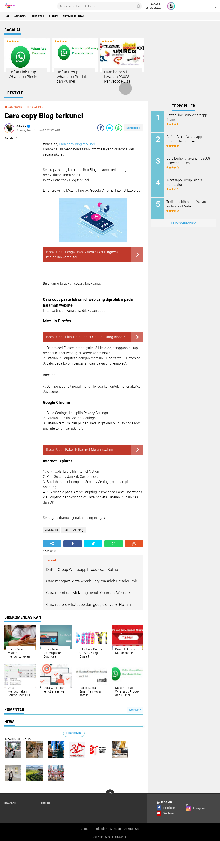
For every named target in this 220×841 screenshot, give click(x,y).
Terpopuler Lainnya (183, 222)
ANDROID (20, 16)
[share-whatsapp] (118, 127)
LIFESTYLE (37, 16)
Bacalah (10, 803)
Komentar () (133, 127)
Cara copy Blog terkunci (77, 144)
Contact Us (131, 828)
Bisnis (53, 16)
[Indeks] (171, 6)
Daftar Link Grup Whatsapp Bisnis (23, 74)
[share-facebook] (100, 127)
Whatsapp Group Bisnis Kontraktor (184, 182)
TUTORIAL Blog (34, 107)
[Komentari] (134, 543)
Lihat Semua (73, 733)
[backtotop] (110, 793)
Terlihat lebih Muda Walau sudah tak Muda (186, 204)
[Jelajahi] (215, 6)
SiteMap (115, 828)
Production (99, 828)
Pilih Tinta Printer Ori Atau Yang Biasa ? (95, 337)
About (85, 828)
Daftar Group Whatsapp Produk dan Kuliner (72, 76)
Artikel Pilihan (74, 16)
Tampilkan (134, 709)
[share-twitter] (109, 127)
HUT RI (45, 803)
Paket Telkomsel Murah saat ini (89, 450)
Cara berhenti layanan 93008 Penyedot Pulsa (117, 76)
